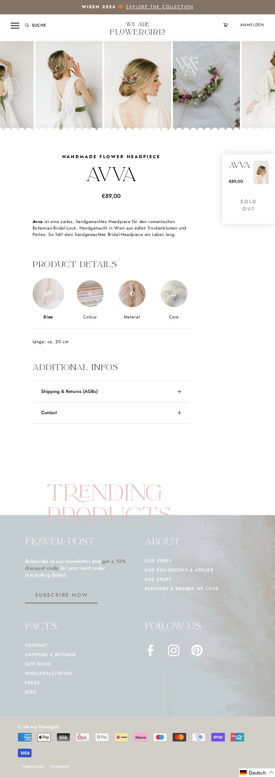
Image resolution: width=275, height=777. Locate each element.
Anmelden (252, 25)
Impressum (59, 766)
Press (32, 683)
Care (173, 317)
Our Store (158, 579)
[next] (263, 86)
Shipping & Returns (50, 655)
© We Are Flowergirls (38, 727)
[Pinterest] (197, 650)
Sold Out (248, 205)
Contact (49, 412)
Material (132, 317)
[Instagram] (173, 650)
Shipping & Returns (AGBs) (69, 391)
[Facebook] (150, 650)
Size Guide (38, 664)
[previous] (12, 86)
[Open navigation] (15, 25)
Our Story (158, 561)
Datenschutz (33, 766)
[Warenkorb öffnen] (229, 25)
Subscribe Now (61, 594)
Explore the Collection (159, 7)
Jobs (31, 692)
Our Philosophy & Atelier (179, 570)
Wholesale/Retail (49, 673)
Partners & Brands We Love (182, 589)
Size (48, 317)
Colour (90, 317)
